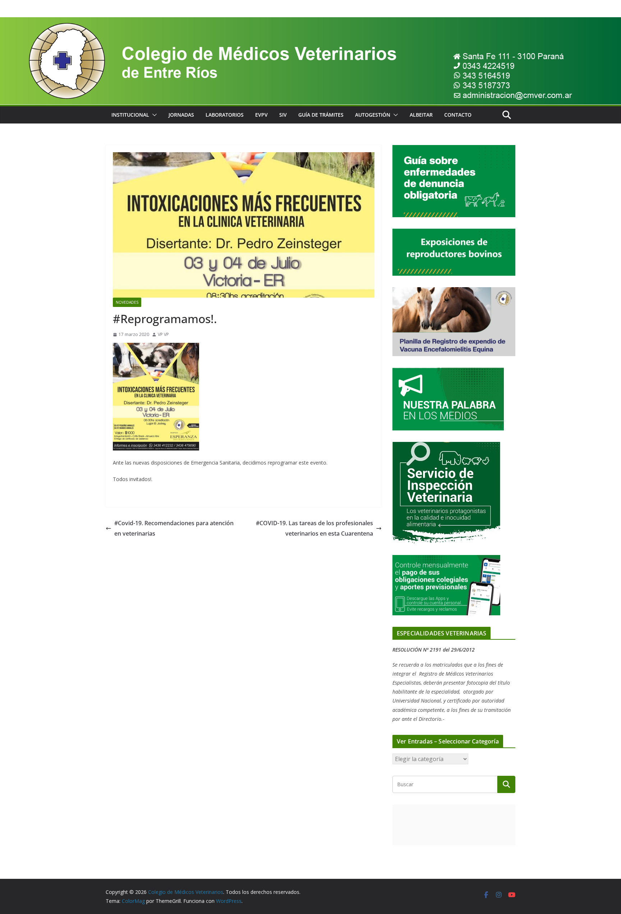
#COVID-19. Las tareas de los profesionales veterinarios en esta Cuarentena (314, 528)
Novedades (127, 302)
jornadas (181, 114)
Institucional (130, 114)
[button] (153, 115)
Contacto (458, 114)
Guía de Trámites (321, 114)
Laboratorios (225, 114)
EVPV (261, 114)
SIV (283, 114)
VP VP (163, 334)
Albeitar (421, 114)
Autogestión (372, 114)
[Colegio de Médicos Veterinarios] (310, 22)
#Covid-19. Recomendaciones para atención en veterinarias (174, 528)
